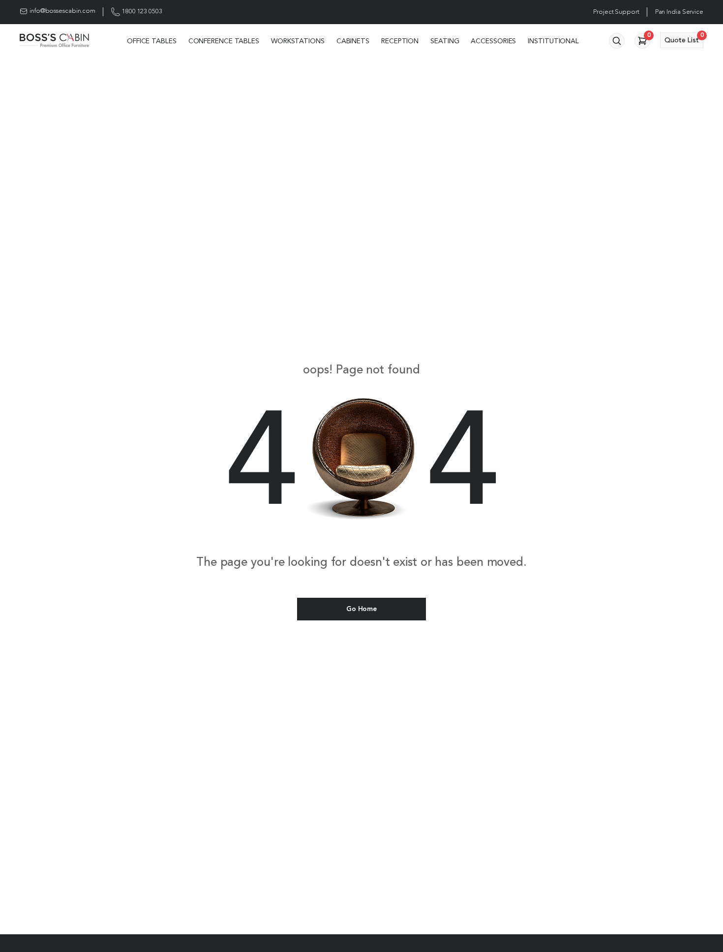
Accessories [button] (493, 41)
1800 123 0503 (142, 11)
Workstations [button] (298, 41)
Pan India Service (679, 12)
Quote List (683, 38)
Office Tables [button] (152, 41)
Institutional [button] (553, 41)
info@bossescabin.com (62, 11)
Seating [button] (444, 41)
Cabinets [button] (352, 41)
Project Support (616, 12)
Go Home (361, 609)
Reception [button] (400, 41)
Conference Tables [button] (223, 41)
